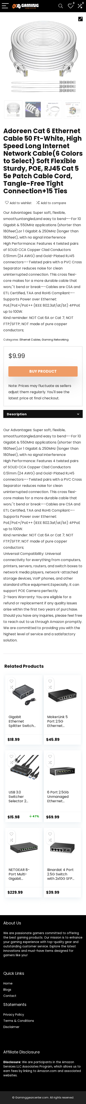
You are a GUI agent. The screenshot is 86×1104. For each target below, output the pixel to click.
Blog (6, 989)
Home (8, 983)
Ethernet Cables (30, 339)
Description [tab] (17, 414)
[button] (80, 19)
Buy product (43, 371)
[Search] (60, 6)
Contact (9, 996)
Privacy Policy (13, 1014)
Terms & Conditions (18, 1021)
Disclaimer (11, 1027)
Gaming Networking (55, 339)
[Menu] (5, 6)
